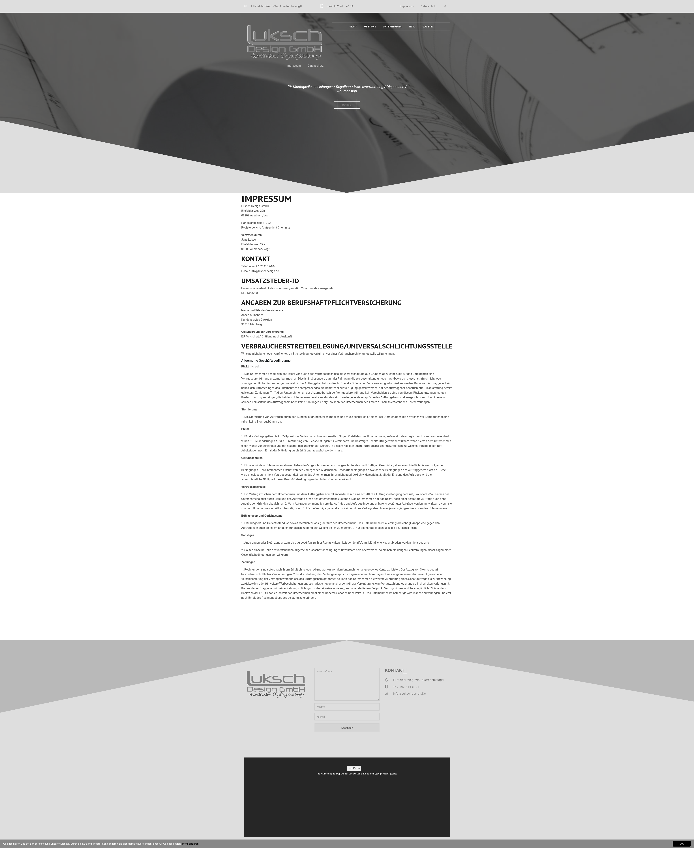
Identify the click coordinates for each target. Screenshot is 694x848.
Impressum (407, 6)
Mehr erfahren (190, 843)
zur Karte (354, 768)
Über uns (370, 26)
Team (412, 26)
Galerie (428, 26)
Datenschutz (429, 6)
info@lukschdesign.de (409, 693)
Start (353, 26)
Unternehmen (392, 26)
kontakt (347, 105)
